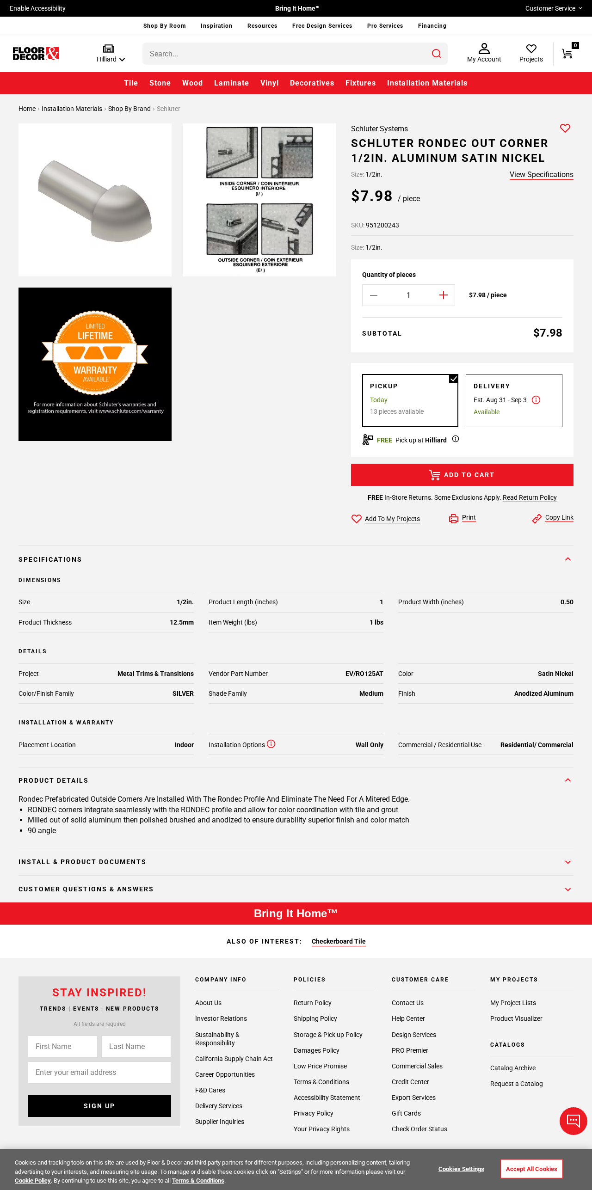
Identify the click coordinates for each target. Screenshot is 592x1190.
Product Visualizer (516, 1018)
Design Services (414, 1034)
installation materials (73, 108)
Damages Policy (316, 1050)
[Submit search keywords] (437, 54)
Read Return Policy (530, 497)
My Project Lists (513, 1002)
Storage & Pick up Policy (328, 1034)
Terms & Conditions (321, 1082)
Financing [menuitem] (432, 26)
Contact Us (408, 1002)
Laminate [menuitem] (231, 83)
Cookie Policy (33, 1180)
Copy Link (559, 517)
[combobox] (295, 54)
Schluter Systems (379, 128)
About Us (208, 1002)
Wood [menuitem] (192, 83)
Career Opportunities (225, 1074)
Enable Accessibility (38, 8)
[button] (109, 54)
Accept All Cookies (531, 1168)
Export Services (414, 1097)
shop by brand (130, 108)
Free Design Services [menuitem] (322, 26)
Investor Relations (221, 1018)
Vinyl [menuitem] (269, 83)
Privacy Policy (313, 1113)
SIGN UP (99, 1106)
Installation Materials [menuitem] (427, 83)
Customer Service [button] (550, 8)
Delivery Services (218, 1106)
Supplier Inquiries (219, 1121)
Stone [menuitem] (160, 83)
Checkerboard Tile (339, 941)
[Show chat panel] (573, 1121)
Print (469, 517)
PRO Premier (410, 1050)
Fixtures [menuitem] (360, 83)
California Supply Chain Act (234, 1058)
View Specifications (542, 174)
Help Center (408, 1018)
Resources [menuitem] (262, 26)
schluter (168, 108)
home (27, 108)
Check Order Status (419, 1129)
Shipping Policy (315, 1018)
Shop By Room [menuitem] (164, 26)
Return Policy (313, 1002)
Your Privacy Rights (322, 1129)
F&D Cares (210, 1090)
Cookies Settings (461, 1168)
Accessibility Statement (327, 1097)
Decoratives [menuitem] (312, 83)
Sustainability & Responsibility (217, 1039)
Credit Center (410, 1082)
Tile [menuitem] (131, 83)
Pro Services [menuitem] (385, 26)
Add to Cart (469, 474)
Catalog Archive (513, 1068)
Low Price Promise (320, 1066)
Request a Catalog (516, 1083)
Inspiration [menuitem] (217, 26)
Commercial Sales (417, 1066)
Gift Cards (406, 1113)
